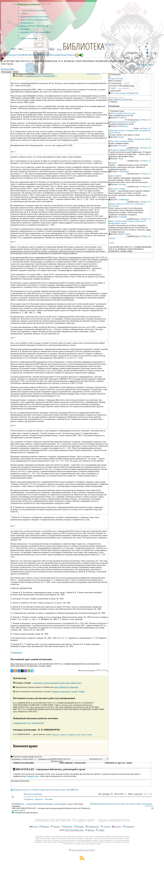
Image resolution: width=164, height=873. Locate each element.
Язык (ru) (65, 790)
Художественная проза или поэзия (34, 17)
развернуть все (45, 759)
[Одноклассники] (15, 670)
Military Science (124, 234)
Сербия (101, 830)
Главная (111, 238)
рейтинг (126, 83)
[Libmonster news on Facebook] (149, 794)
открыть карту (18, 810)
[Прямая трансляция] (126, 794)
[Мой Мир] (18, 670)
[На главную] (13, 797)
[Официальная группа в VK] (147, 56)
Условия (34, 790)
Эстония (106, 826)
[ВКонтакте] (12, 670)
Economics (122, 146)
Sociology (122, 184)
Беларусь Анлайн (116, 78)
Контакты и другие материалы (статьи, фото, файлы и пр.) (58, 683)
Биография (24, 29)
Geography (122, 217)
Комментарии (7, 69)
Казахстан (68, 826)
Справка (42, 790)
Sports (120, 158)
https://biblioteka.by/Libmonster (66, 687)
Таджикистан (93, 826)
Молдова (80, 826)
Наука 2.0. (147, 120)
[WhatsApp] (28, 670)
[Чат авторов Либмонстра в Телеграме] (147, 53)
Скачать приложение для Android (83, 850)
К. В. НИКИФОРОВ (44, 74)
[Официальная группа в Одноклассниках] (147, 50)
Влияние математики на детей (122, 122)
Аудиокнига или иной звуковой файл (35, 32)
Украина (56, 826)
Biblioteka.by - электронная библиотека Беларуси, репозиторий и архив (43, 804)
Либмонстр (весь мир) (61, 691)
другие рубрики (123, 88)
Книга (24, 13)
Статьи (111, 243)
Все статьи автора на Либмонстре (124, 93)
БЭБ (76, 790)
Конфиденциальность (22, 790)
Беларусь (45, 826)
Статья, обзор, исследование (33, 10)
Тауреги (113, 163)
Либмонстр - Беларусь (59, 734)
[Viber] (25, 670)
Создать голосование (28, 38)
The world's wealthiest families (122, 141)
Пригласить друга (53, 790)
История (112, 88)
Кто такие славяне (117, 189)
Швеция (91, 830)
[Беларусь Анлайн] (109, 77)
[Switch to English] (147, 44)
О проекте (28, 799)
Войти (150, 65)
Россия (35, 826)
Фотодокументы (27, 23)
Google (74, 691)
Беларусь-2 (129, 826)
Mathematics (123, 126)
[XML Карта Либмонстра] (82, 860)
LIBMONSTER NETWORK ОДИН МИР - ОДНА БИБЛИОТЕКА (82, 820)
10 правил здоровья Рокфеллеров (124, 150)
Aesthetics (122, 118)
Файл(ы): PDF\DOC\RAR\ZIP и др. (34, 26)
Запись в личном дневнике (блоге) (34, 20)
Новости (39, 799)
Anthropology (123, 171)
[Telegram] (32, 670)
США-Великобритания (73, 830)
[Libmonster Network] (121, 806)
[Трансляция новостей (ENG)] (146, 47)
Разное (121, 137)
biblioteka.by (17, 653)
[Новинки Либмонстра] (147, 794)
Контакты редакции (33, 794)
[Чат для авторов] (112, 794)
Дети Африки (116, 176)
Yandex (82, 691)
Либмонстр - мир (74, 734)
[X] (22, 670)
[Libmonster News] (151, 794)
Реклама (49, 799)
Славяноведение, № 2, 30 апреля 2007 (39, 76)
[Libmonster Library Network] (152, 808)
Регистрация (141, 65)
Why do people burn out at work (122, 113)
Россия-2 (117, 826)
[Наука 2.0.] (109, 113)
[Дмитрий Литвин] (109, 131)
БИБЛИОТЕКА (83, 46)
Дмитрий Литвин (144, 139)
